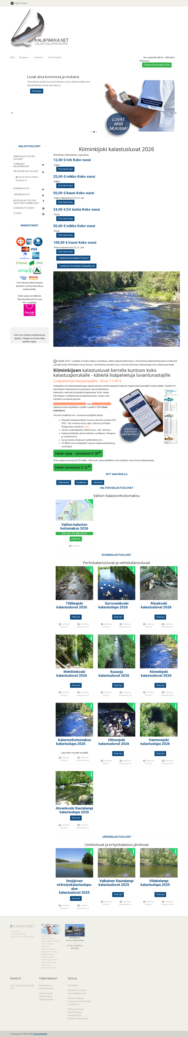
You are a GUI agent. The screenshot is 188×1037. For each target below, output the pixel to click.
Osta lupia (36, 91)
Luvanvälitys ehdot (24, 208)
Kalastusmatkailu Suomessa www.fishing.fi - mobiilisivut (79, 1001)
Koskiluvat (81, 482)
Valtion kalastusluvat (25, 171)
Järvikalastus (21, 194)
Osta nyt (76, 617)
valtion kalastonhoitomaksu (121, 361)
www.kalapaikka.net (101, 404)
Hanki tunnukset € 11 (72, 467)
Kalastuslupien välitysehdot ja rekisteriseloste (46, 996)
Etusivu (17, 213)
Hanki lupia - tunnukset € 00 (78, 453)
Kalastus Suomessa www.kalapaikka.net (77, 992)
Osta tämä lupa (65, 169)
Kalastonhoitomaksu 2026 (157, 64)
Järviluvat (97, 482)
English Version (20, 3)
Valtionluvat (63, 482)
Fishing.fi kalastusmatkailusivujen (69, 404)
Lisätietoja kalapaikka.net (83, 625)
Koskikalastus (21, 188)
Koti (12, 57)
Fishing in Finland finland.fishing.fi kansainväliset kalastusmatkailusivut (78, 1014)
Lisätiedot (75, 546)
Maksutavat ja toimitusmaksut (46, 987)
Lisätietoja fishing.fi (65, 625)
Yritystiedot (73, 985)
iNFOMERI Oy (75, 938)
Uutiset (38, 57)
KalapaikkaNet (40, 1034)
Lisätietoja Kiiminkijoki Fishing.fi (73, 258)
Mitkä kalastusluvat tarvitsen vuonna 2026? (26, 201)
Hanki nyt (75, 539)
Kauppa (23, 57)
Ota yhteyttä (55, 57)
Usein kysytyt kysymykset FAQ (22, 987)
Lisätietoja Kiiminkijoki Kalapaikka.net (77, 266)
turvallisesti (35, 296)
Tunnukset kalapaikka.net (21, 165)
